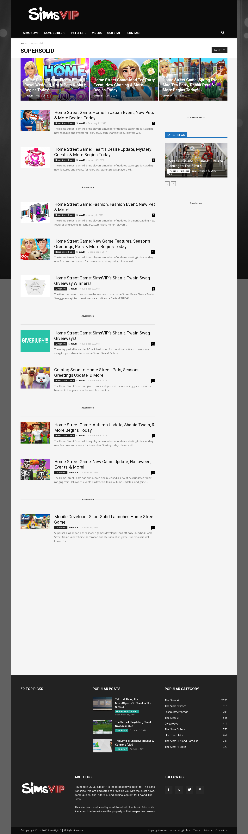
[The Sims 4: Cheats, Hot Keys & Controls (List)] (102, 745)
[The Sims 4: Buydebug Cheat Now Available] (102, 727)
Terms (196, 830)
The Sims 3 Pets (175, 729)
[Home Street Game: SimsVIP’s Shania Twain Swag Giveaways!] (35, 341)
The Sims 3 (172, 717)
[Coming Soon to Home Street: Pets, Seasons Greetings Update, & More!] (35, 378)
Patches (77, 33)
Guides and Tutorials (127, 711)
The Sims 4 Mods (176, 747)
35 (153, 472)
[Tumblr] (179, 790)
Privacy (208, 830)
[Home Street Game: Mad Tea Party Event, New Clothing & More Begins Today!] (124, 79)
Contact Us (221, 830)
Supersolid (60, 472)
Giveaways (60, 288)
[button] (222, 33)
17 (153, 380)
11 (153, 252)
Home (24, 43)
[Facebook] (168, 790)
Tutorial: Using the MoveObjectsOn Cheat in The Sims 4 (133, 703)
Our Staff (114, 33)
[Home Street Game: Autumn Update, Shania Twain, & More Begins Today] (35, 433)
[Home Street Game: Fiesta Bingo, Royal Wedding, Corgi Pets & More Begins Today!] (55, 79)
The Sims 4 (121, 730)
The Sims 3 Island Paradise (181, 741)
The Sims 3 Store (175, 706)
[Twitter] (189, 790)
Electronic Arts (174, 735)
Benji (194, 170)
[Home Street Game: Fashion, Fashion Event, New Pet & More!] (35, 212)
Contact (134, 33)
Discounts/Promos (176, 712)
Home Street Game (64, 123)
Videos (97, 33)
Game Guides (53, 33)
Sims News (30, 33)
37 (153, 527)
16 (153, 343)
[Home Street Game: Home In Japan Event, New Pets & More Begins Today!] (35, 120)
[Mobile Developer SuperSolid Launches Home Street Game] (35, 521)
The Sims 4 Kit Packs (179, 171)
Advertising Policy (180, 830)
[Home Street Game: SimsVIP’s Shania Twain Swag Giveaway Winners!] (35, 286)
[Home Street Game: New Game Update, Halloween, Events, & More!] (35, 469)
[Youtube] (200, 790)
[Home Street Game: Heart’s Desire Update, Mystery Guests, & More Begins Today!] (35, 157)
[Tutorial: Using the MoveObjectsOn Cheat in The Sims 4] (102, 704)
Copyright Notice (157, 830)
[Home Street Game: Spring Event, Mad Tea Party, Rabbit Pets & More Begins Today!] (193, 79)
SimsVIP (28, 95)
